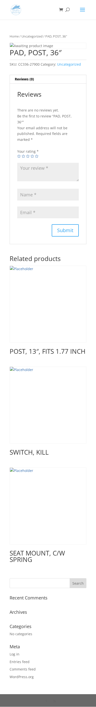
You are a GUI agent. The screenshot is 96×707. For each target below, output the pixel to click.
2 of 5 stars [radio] (23, 156)
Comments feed (23, 669)
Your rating (28, 151)
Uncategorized (32, 36)
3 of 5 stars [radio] (28, 156)
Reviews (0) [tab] (24, 79)
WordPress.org (22, 676)
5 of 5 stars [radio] (36, 156)
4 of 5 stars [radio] (32, 156)
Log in (14, 654)
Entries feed (20, 661)
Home (14, 36)
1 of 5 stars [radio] (19, 156)
